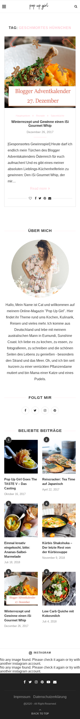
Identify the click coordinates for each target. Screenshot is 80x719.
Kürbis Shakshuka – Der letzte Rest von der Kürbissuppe (57, 547)
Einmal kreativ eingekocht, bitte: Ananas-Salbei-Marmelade (17, 549)
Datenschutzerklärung (50, 697)
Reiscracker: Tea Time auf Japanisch (58, 481)
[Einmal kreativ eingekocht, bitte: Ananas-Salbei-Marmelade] (21, 520)
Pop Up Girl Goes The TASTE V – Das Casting (20, 483)
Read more (38, 188)
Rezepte (40, 115)
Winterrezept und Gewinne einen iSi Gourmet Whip (40, 123)
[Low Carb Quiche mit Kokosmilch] (59, 588)
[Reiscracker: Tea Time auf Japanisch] (59, 457)
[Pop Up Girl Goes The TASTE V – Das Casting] (21, 457)
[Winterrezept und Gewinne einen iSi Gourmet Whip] (40, 72)
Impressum (22, 697)
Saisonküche (57, 115)
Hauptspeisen (23, 115)
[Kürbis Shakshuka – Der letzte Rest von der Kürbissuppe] (59, 520)
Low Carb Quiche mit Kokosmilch (58, 613)
